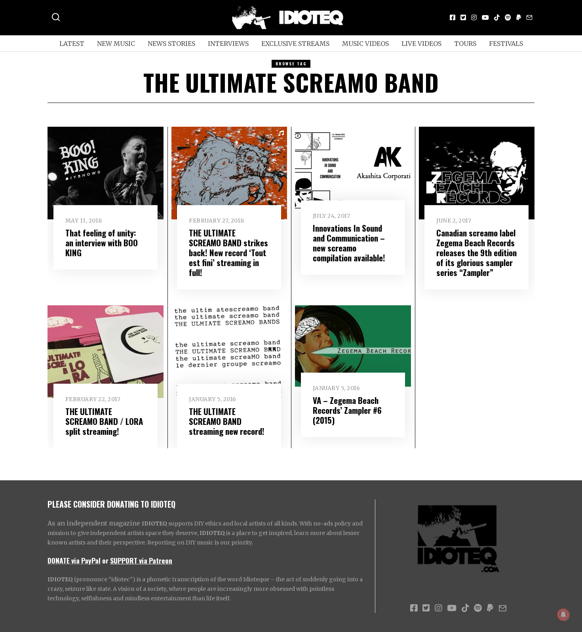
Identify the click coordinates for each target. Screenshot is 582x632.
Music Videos (365, 44)
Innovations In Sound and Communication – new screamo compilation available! (349, 243)
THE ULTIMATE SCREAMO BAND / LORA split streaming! (104, 421)
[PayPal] (518, 17)
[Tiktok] (497, 17)
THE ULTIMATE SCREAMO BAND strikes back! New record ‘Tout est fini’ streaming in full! (228, 252)
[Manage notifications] (563, 614)
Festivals (506, 44)
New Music (116, 44)
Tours (465, 44)
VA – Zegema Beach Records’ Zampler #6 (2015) (347, 410)
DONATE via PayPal (74, 560)
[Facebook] (452, 17)
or (105, 560)
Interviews (228, 44)
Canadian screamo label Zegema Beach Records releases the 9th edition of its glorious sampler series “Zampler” (476, 252)
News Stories (171, 44)
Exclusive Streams (295, 44)
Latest (71, 44)
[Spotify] (508, 17)
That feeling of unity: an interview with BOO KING (101, 243)
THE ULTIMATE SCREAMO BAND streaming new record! (226, 421)
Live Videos (421, 44)
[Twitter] (463, 17)
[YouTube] (485, 17)
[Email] (529, 17)
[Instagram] (474, 17)
